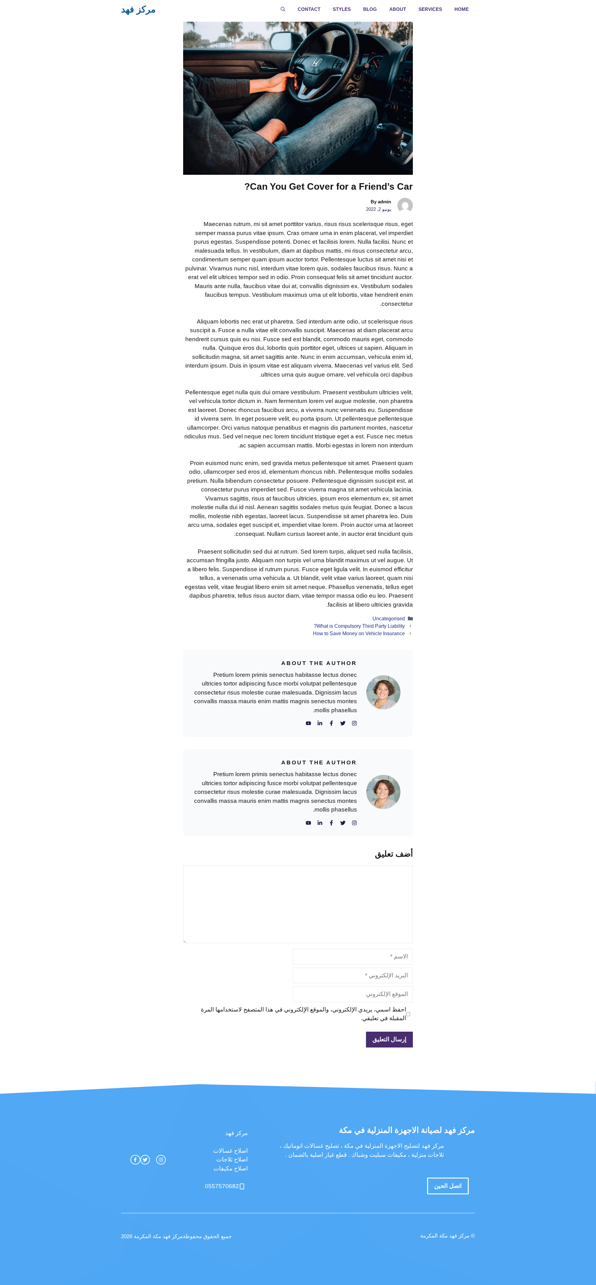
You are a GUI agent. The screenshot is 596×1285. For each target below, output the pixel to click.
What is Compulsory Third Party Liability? (359, 626)
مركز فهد (138, 9)
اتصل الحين (448, 1186)
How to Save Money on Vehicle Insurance (359, 633)
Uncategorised (388, 618)
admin (384, 201)
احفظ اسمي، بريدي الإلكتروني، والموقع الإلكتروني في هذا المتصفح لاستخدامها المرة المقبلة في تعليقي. (303, 1014)
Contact (309, 9)
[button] (282, 9)
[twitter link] (145, 1160)
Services (430, 9)
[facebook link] (135, 1160)
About (397, 9)
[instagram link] (161, 1160)
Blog (370, 9)
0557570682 (222, 1186)
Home (461, 9)
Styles (342, 9)
